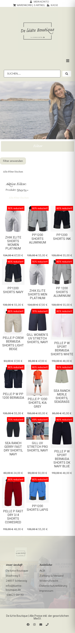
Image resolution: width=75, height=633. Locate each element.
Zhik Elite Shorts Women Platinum (13, 243)
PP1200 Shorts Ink (62, 236)
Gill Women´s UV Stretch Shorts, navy (37, 338)
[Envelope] (40, 624)
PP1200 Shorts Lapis (37, 508)
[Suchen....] (32, 73)
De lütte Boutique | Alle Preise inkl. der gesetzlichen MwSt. (37, 617)
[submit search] (66, 74)
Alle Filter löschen (13, 171)
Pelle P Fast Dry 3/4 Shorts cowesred (13, 516)
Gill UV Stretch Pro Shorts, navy (37, 446)
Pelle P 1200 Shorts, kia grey (37, 402)
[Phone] (47, 624)
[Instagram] (34, 624)
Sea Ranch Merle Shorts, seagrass (62, 396)
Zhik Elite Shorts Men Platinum (37, 294)
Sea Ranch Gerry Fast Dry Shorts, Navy (13, 448)
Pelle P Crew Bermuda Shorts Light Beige (13, 343)
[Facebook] (28, 624)
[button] (67, 60)
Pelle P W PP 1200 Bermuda (13, 396)
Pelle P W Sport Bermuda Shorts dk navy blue (61, 459)
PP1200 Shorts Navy (13, 290)
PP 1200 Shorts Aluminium (61, 291)
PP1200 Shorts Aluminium (37, 238)
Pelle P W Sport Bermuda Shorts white (62, 348)
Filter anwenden (13, 160)
